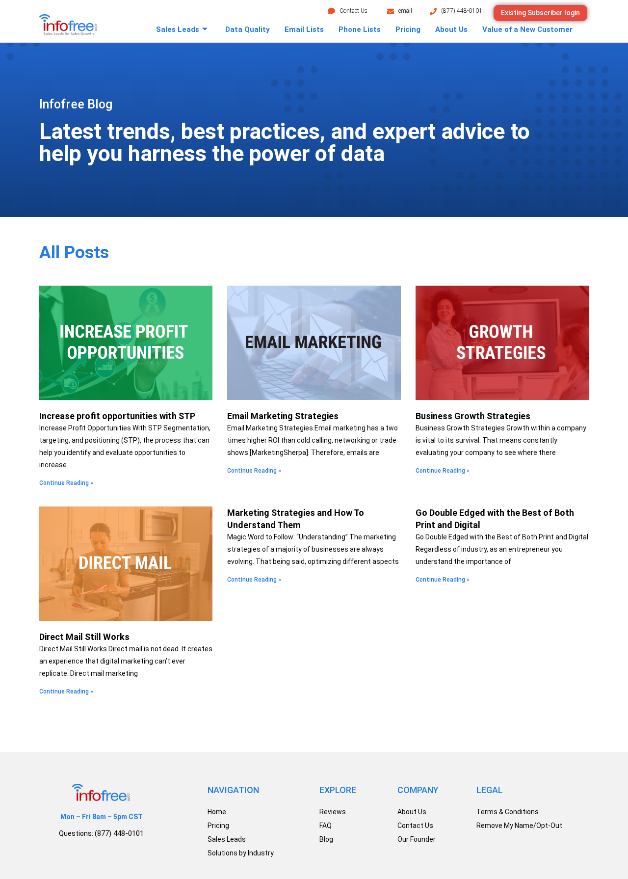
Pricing (407, 29)
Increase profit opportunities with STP (117, 416)
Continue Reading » (66, 482)
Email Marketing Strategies (283, 416)
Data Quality (247, 29)
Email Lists (304, 29)
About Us (451, 29)
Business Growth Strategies (473, 416)
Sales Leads (177, 29)
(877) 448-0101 (461, 10)
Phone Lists (360, 29)
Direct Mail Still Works (84, 637)
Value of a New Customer (527, 29)
